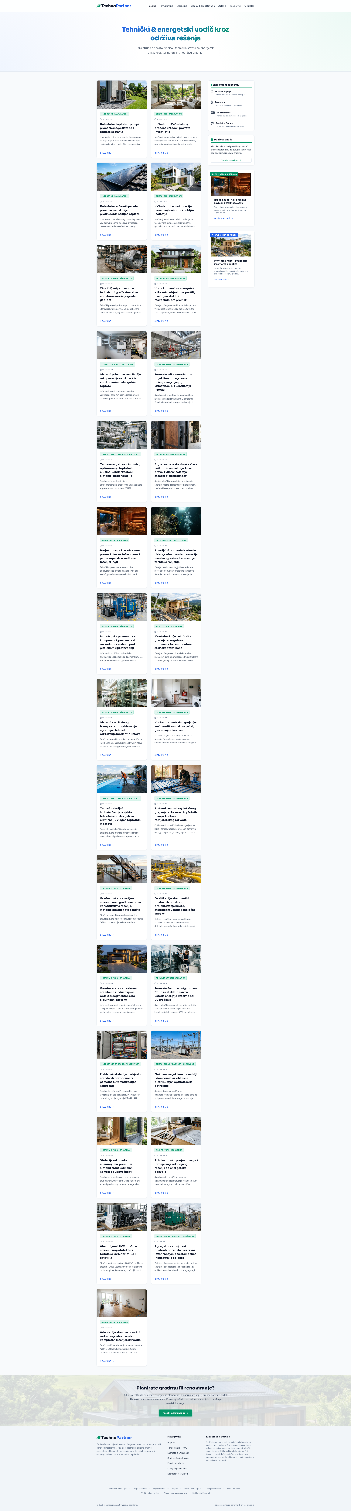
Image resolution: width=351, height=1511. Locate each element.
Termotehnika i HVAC (177, 1448)
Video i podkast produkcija (175, 1493)
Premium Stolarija (175, 1463)
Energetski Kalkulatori (177, 1473)
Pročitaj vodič (222, 218)
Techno (116, 5)
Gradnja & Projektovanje (202, 6)
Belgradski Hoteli (140, 1489)
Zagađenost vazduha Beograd (165, 1489)
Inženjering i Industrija (177, 1468)
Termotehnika (166, 6)
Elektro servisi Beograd (118, 1489)
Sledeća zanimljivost (230, 160)
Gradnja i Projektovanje (178, 1458)
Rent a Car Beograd (192, 1489)
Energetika (181, 6)
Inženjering (235, 6)
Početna (152, 6)
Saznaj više (220, 279)
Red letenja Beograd (201, 1493)
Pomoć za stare (233, 1489)
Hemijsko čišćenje (213, 1489)
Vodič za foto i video (150, 1493)
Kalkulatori (249, 6)
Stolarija (222, 6)
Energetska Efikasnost (178, 1453)
